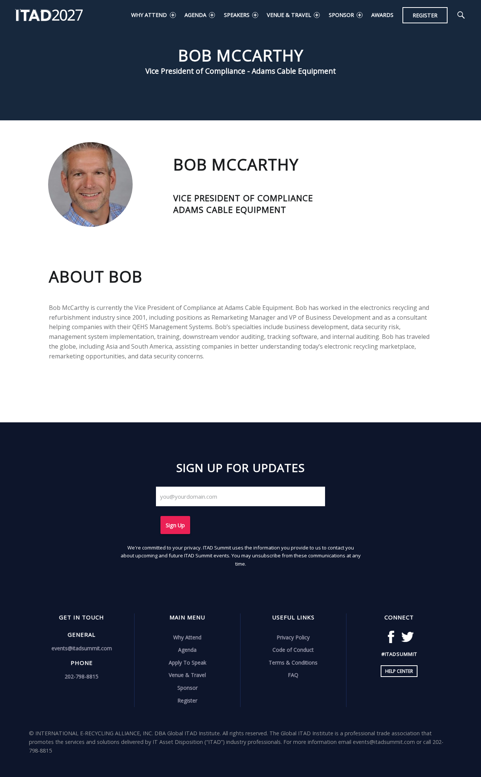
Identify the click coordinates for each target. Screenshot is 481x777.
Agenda (195, 14)
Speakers (237, 14)
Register (425, 15)
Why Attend (149, 14)
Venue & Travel (289, 14)
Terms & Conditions (293, 662)
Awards (382, 14)
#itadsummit (399, 654)
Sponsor (341, 14)
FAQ (293, 674)
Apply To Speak (187, 662)
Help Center (399, 671)
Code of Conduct (293, 649)
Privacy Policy (293, 637)
